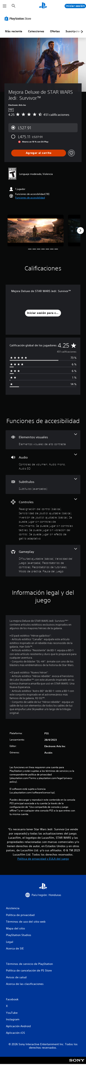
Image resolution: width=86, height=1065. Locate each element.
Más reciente (13, 31)
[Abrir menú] (4, 6)
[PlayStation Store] (18, 18)
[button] (30, 197)
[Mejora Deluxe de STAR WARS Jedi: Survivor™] (35, 230)
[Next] (80, 230)
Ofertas (55, 31)
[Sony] (77, 1063)
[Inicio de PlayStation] (43, 5)
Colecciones (36, 31)
